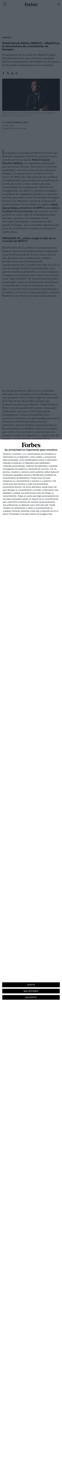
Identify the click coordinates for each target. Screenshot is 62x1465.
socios (24, 454)
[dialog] (31, 952)
